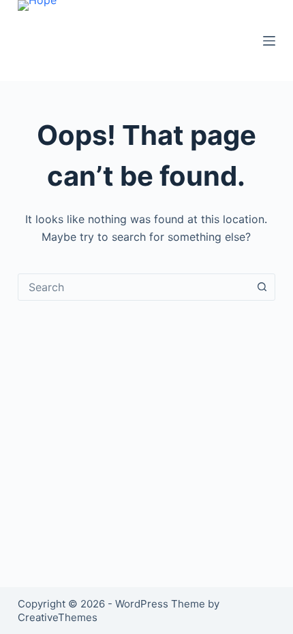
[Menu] (269, 41)
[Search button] (262, 287)
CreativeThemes (57, 617)
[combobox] (133, 287)
